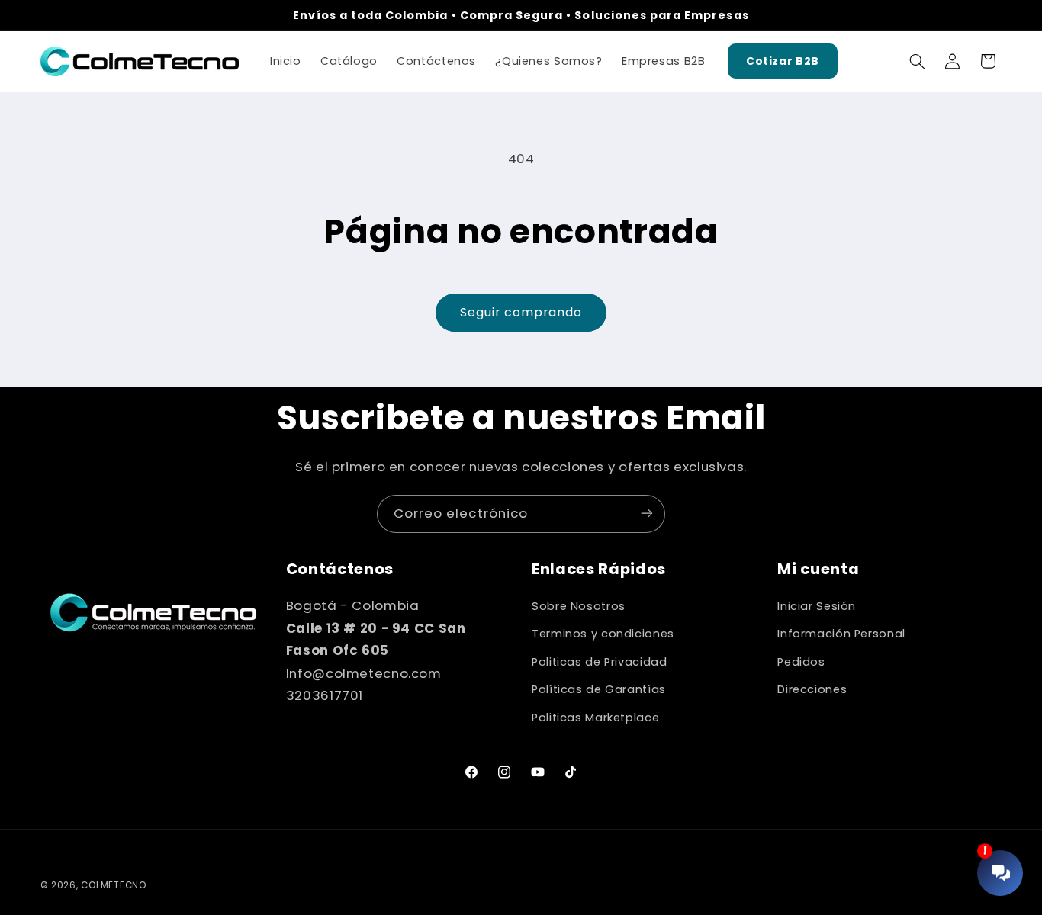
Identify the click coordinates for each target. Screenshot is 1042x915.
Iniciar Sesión (816, 606)
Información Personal (841, 634)
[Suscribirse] (646, 513)
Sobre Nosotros (579, 606)
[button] (916, 61)
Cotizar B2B (782, 61)
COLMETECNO (113, 885)
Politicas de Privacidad (599, 661)
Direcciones (812, 689)
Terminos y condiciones (603, 634)
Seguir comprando (521, 312)
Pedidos (801, 661)
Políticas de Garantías (599, 689)
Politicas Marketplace (595, 717)
